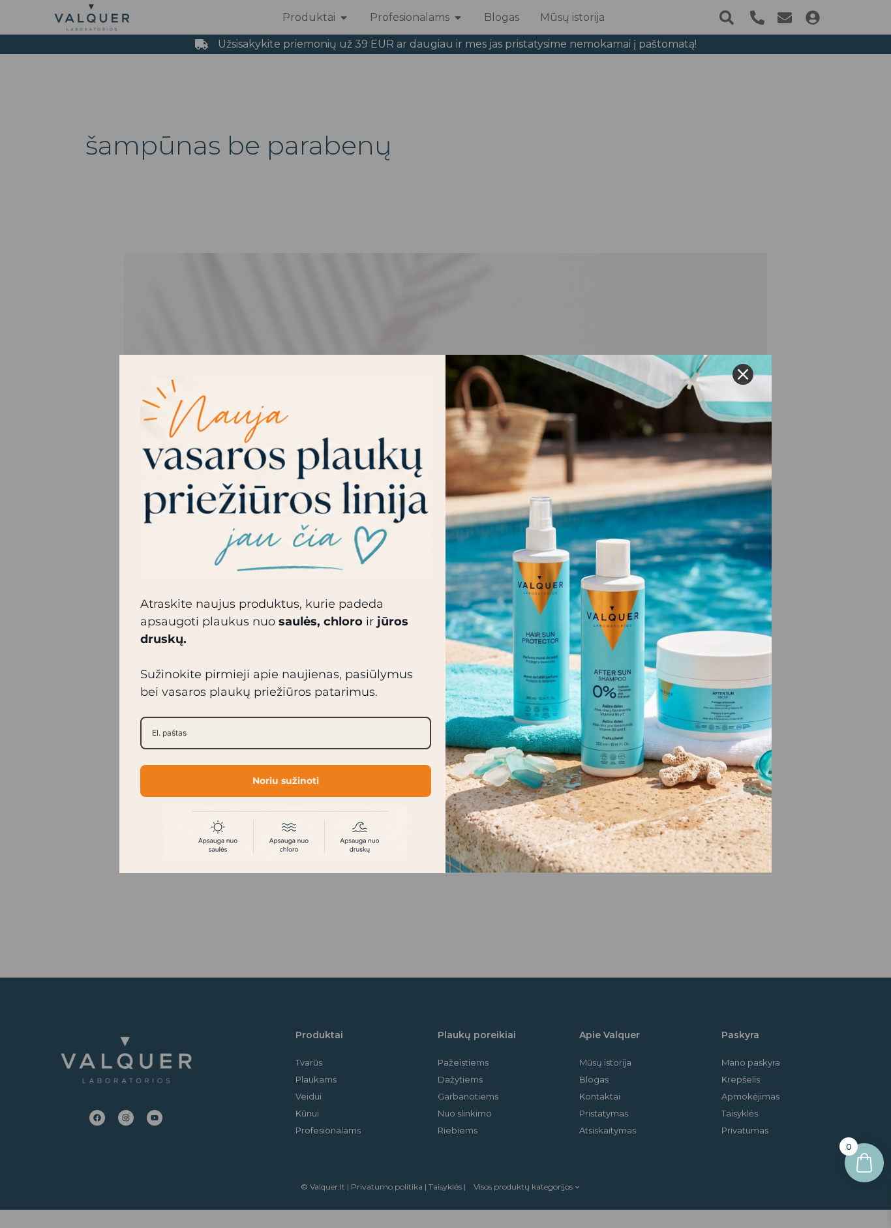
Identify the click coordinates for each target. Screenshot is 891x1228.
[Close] (743, 374)
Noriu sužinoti (285, 780)
